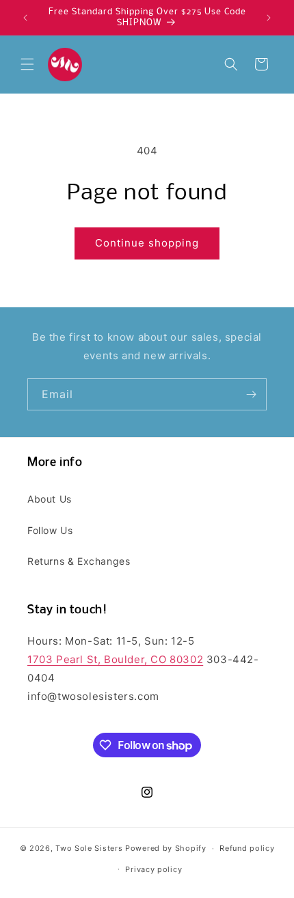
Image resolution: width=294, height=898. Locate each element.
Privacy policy (153, 869)
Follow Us (49, 530)
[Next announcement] (269, 18)
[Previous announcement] (25, 18)
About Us (49, 499)
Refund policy (246, 848)
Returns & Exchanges (78, 561)
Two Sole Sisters (88, 848)
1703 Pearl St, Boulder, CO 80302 (115, 659)
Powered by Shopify (165, 848)
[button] (27, 64)
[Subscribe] (251, 394)
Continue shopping (147, 242)
